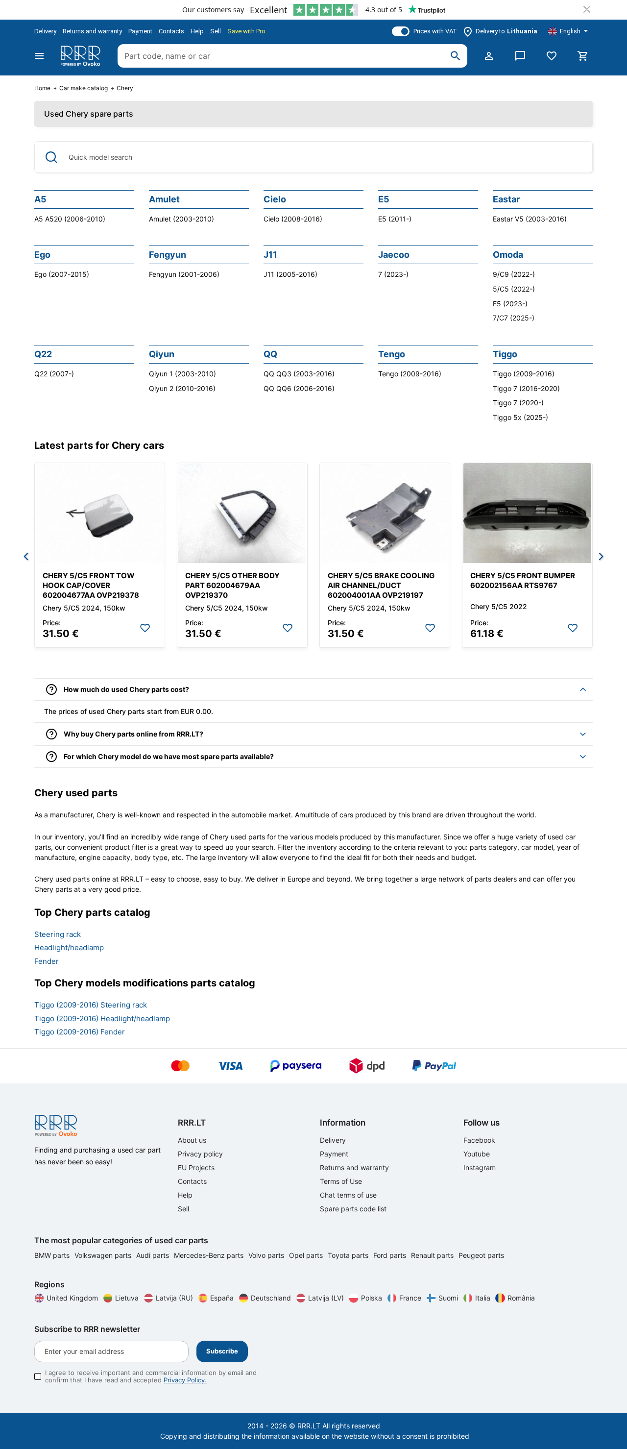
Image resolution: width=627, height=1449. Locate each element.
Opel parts (307, 1255)
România (521, 1298)
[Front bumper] (527, 513)
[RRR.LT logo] (82, 56)
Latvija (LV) (326, 1298)
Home (42, 88)
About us (192, 1140)
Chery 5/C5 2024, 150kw (84, 608)
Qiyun (161, 354)
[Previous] (26, 557)
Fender (46, 961)
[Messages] (520, 56)
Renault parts (433, 1255)
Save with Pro (246, 31)
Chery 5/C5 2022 (498, 606)
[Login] (489, 56)
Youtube (476, 1154)
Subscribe (222, 1351)
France (410, 1298)
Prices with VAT (435, 31)
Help (197, 31)
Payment (140, 31)
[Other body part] (242, 513)
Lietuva (127, 1298)
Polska (371, 1298)
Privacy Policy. (185, 1380)
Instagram (479, 1167)
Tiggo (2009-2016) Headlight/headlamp (102, 1018)
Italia (482, 1298)
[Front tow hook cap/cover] (100, 513)
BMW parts (53, 1255)
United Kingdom (72, 1298)
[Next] (601, 557)
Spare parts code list (353, 1208)
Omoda (508, 254)
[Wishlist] (551, 56)
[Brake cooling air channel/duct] (385, 513)
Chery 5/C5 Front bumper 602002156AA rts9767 (522, 580)
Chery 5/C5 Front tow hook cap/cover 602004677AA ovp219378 (91, 585)
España (222, 1298)
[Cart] (583, 56)
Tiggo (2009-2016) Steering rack (90, 1004)
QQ (270, 354)
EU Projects (196, 1167)
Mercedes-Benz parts (209, 1255)
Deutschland (271, 1298)
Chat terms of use (348, 1195)
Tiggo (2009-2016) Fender (79, 1031)
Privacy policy (200, 1154)
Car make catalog (83, 88)
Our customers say (213, 9)
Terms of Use (341, 1181)
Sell (215, 31)
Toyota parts (349, 1255)
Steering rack (57, 934)
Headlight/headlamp (69, 947)
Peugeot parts (481, 1255)
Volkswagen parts (103, 1255)
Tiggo (505, 354)
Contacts (171, 31)
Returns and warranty (92, 31)
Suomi (448, 1298)
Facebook (479, 1140)
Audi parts (153, 1255)
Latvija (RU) (174, 1298)
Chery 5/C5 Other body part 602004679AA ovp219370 (232, 585)
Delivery (45, 31)
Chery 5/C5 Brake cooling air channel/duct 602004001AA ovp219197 (381, 585)
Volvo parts (267, 1255)
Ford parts (390, 1255)
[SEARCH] (455, 56)
